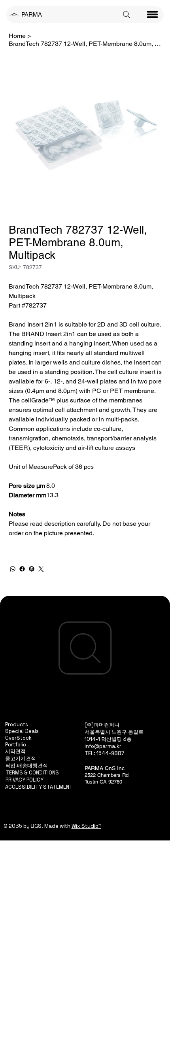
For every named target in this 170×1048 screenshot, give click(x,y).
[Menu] (153, 15)
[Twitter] (41, 569)
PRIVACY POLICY (24, 779)
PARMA (31, 14)
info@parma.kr (103, 746)
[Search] (126, 14)
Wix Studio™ (86, 826)
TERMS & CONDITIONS (32, 772)
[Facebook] (22, 569)
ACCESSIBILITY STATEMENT (39, 787)
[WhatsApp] (13, 569)
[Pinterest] (32, 569)
